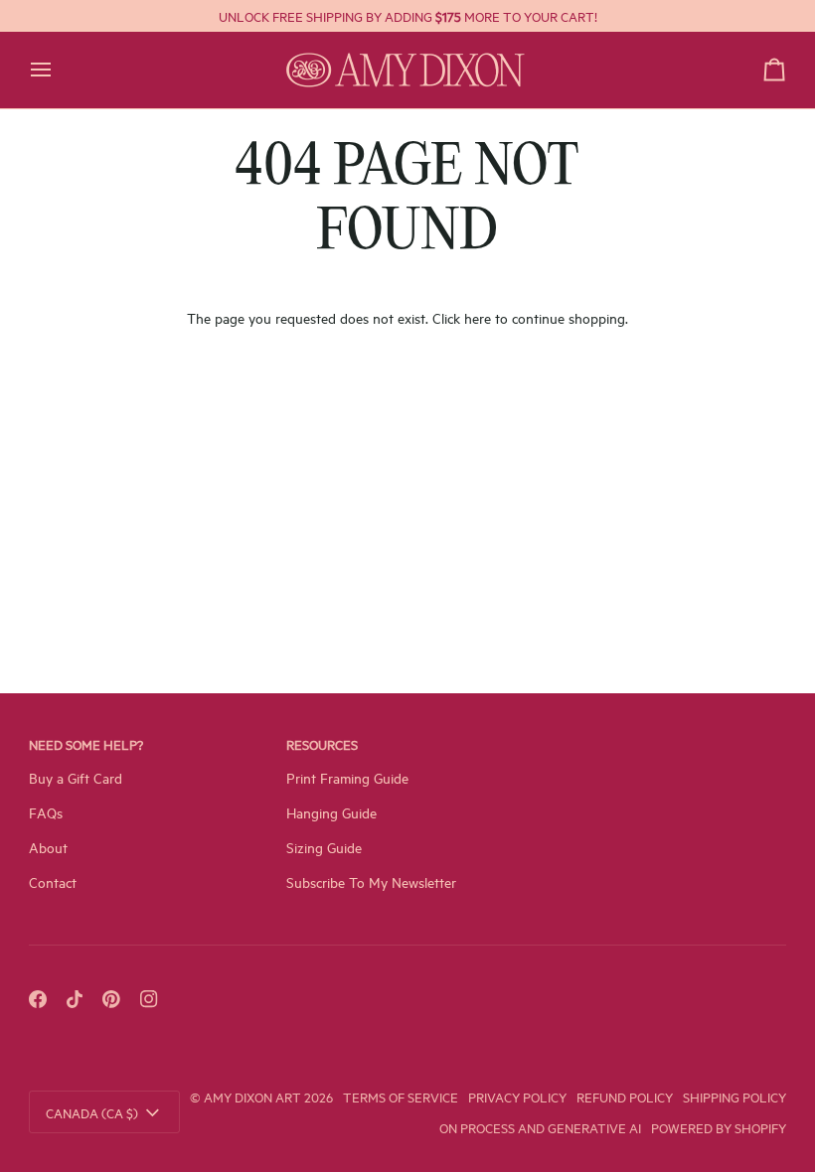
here (477, 317)
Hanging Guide (331, 812)
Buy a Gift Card (75, 777)
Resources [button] (322, 744)
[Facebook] (38, 999)
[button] (665, 738)
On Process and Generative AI (540, 1127)
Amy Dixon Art (254, 1096)
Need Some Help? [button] (86, 744)
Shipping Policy (734, 1096)
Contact (53, 881)
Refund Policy (624, 1096)
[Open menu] (58, 70)
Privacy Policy (517, 1096)
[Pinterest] (111, 999)
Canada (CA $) (92, 1112)
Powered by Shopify (718, 1127)
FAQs (46, 812)
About (48, 846)
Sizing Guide (324, 846)
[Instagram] (149, 999)
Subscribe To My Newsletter (371, 881)
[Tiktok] (74, 999)
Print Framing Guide (347, 777)
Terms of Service (400, 1096)
